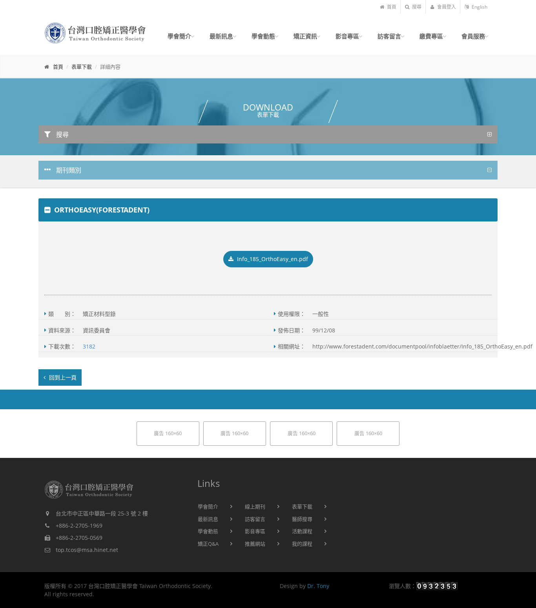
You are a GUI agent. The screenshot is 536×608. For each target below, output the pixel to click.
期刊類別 (68, 170)
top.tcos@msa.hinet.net (87, 550)
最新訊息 (208, 519)
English (478, 7)
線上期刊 (255, 506)
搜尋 (416, 7)
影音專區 (255, 531)
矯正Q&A (208, 543)
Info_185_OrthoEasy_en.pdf (271, 259)
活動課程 (302, 531)
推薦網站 (255, 543)
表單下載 (81, 66)
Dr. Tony (318, 586)
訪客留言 (255, 519)
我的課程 (302, 543)
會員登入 (446, 7)
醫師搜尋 (302, 519)
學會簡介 (208, 506)
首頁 (391, 7)
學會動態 (208, 531)
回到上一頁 (62, 377)
